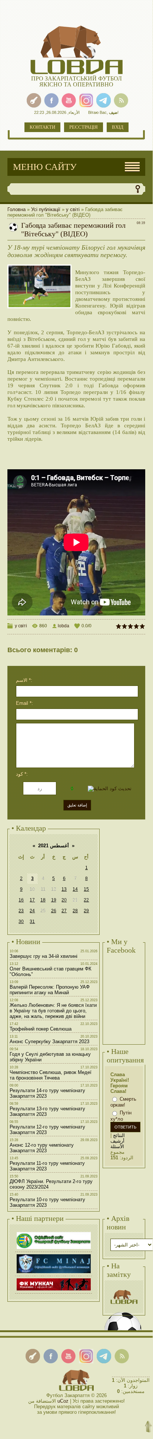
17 (32, 900)
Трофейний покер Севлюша (40, 1029)
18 (43, 900)
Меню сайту (45, 167)
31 (32, 921)
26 (53, 910)
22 (86, 900)
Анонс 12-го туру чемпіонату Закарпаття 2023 (42, 1147)
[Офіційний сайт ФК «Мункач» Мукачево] (54, 1279)
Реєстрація (83, 127)
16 (21, 900)
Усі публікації (45, 209)
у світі (73, 209)
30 (21, 921)
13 (64, 889)
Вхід (117, 127)
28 (75, 910)
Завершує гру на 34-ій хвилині (43, 956)
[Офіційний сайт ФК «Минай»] (54, 1255)
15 (86, 889)
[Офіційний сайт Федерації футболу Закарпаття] (54, 1233)
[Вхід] (34, 100)
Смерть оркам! (123, 1102)
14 (75, 889)
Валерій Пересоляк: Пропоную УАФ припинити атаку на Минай (50, 989)
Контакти (42, 127)
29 (86, 910)
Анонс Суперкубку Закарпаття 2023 (49, 1041)
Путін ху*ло (121, 1116)
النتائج (119, 1135)
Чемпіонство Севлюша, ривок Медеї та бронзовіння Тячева (51, 1075)
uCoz (63, 1401)
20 (64, 900)
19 (53, 900)
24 (32, 910)
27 (64, 910)
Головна (16, 209)
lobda (63, 625)
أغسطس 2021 (53, 845)
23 (21, 910)
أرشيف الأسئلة (117, 1143)
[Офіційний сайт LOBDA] (123, 1289)
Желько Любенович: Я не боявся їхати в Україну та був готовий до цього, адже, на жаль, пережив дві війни (53, 1010)
